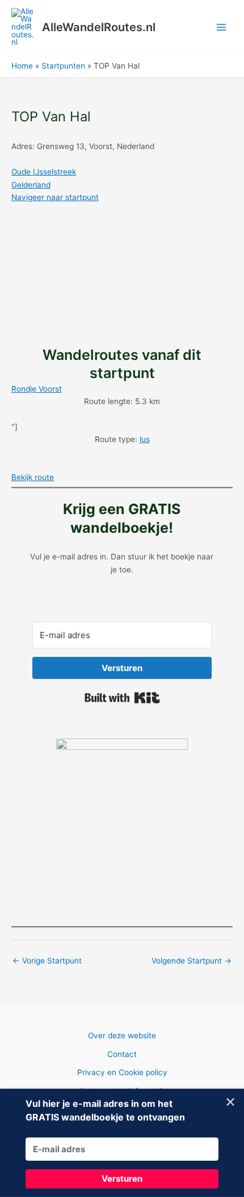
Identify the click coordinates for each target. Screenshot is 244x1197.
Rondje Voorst (36, 388)
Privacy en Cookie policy (122, 1072)
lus (145, 439)
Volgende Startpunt (192, 960)
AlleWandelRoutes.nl (98, 27)
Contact (122, 1054)
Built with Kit (122, 697)
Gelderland (31, 184)
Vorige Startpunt (47, 960)
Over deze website (122, 1035)
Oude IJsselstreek (43, 171)
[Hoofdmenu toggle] (221, 27)
